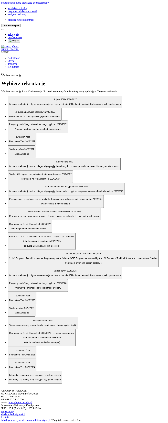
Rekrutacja (13, 66)
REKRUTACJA (10, 49)
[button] (17, 8)
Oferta (11, 61)
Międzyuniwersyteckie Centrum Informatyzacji (25, 420)
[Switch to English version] (14, 40)
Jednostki (13, 63)
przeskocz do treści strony (35, 2)
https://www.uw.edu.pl (20, 402)
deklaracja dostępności (13, 414)
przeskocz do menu (11, 2)
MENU (5, 52)
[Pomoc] (2, 29)
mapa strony (7, 411)
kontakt (5, 417)
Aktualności (14, 58)
